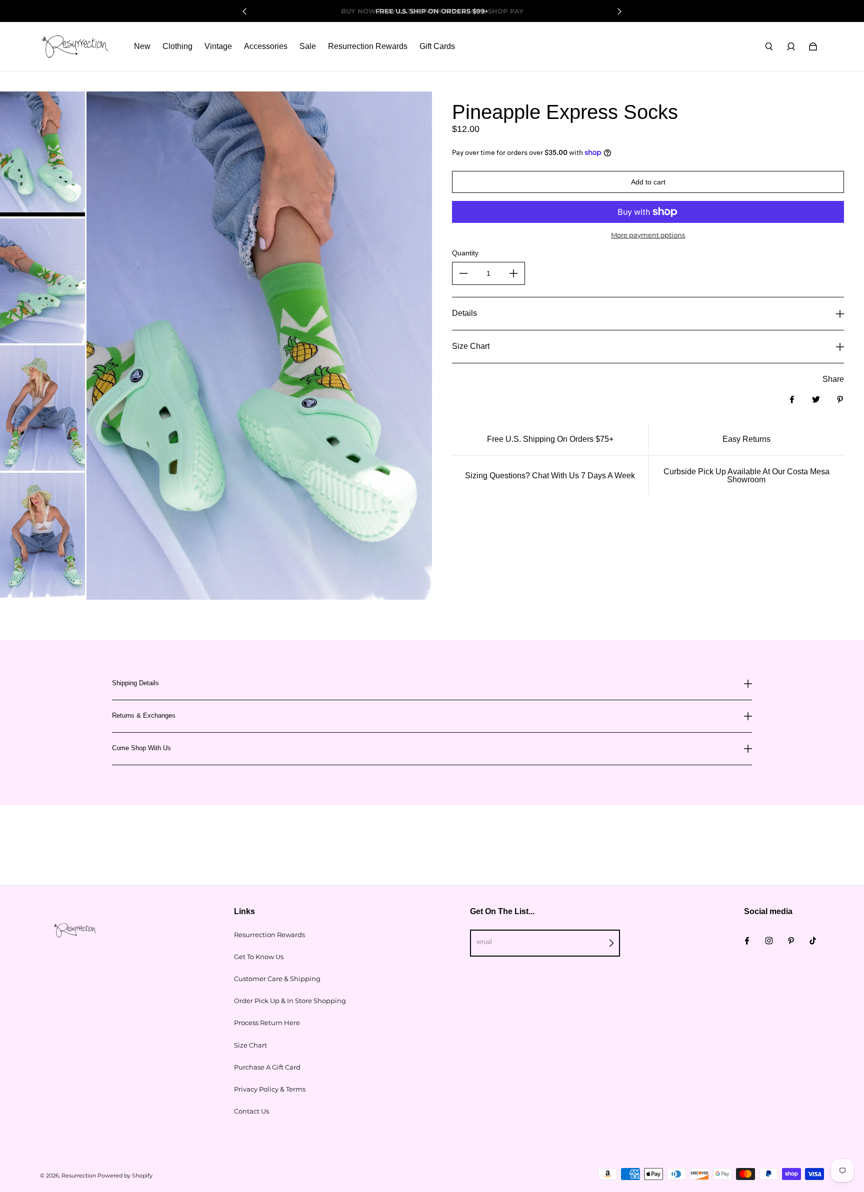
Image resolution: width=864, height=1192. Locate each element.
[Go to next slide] (619, 11)
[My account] (791, 46)
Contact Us (251, 1111)
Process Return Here (267, 1023)
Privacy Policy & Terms (270, 1089)
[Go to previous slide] (245, 11)
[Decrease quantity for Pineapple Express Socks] (463, 273)
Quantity (465, 253)
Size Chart (250, 1045)
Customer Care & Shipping (277, 979)
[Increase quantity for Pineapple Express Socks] (513, 273)
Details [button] (464, 313)
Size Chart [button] (471, 346)
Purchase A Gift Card (267, 1067)
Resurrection (79, 1176)
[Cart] (813, 46)
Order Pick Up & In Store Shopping (290, 1001)
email (484, 942)
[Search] (769, 46)
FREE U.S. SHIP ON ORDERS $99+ (432, 11)
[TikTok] (813, 941)
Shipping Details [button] (135, 683)
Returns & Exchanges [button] (144, 715)
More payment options (648, 235)
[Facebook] (747, 941)
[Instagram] (769, 941)
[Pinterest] (791, 941)
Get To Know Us (259, 957)
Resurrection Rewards (269, 935)
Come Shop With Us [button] (141, 748)
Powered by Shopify (125, 1176)
